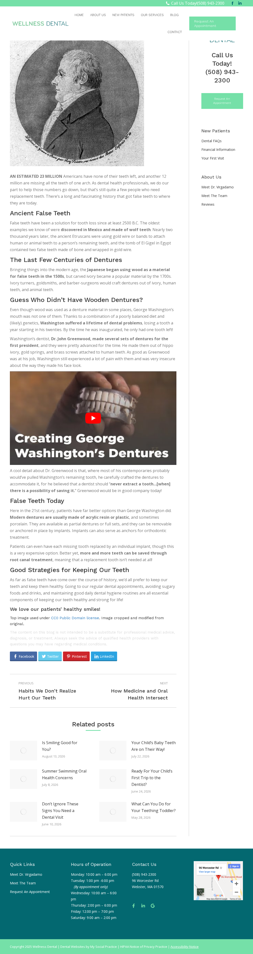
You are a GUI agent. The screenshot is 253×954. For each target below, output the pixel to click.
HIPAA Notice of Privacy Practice (143, 946)
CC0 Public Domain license (75, 618)
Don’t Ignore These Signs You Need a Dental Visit (60, 810)
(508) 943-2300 (210, 3)
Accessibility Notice (184, 946)
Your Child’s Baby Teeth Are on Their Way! (153, 746)
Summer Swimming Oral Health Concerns (64, 774)
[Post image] (23, 750)
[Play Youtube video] (93, 418)
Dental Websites (72, 946)
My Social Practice (103, 946)
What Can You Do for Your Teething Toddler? (153, 807)
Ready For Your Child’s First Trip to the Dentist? (151, 777)
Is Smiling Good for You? (59, 746)
